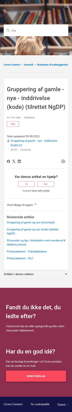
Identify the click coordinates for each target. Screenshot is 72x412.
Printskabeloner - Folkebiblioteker (27, 251)
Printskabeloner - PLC (20, 258)
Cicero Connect (12, 64)
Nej (45, 184)
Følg (13, 124)
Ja (26, 184)
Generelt (28, 64)
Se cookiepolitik (40, 404)
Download (25, 149)
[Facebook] (8, 161)
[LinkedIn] (19, 161)
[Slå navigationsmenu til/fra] (66, 5)
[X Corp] (14, 161)
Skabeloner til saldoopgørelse (52, 64)
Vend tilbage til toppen (20, 204)
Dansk (62, 404)
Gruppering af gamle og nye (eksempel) (31, 222)
